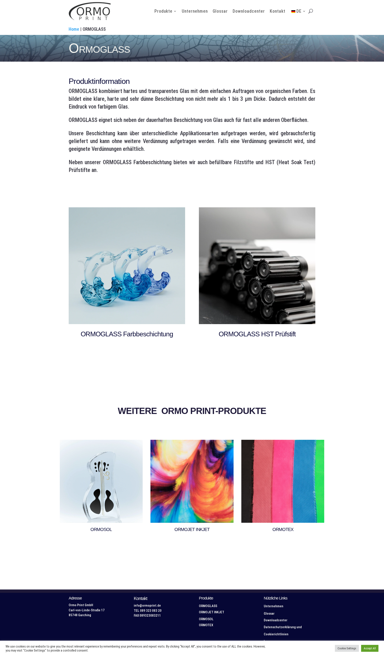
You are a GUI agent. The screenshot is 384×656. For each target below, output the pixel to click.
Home (74, 29)
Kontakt (277, 11)
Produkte (163, 11)
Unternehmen (195, 11)
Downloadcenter (249, 11)
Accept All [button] (370, 648)
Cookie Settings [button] (347, 648)
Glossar (220, 11)
